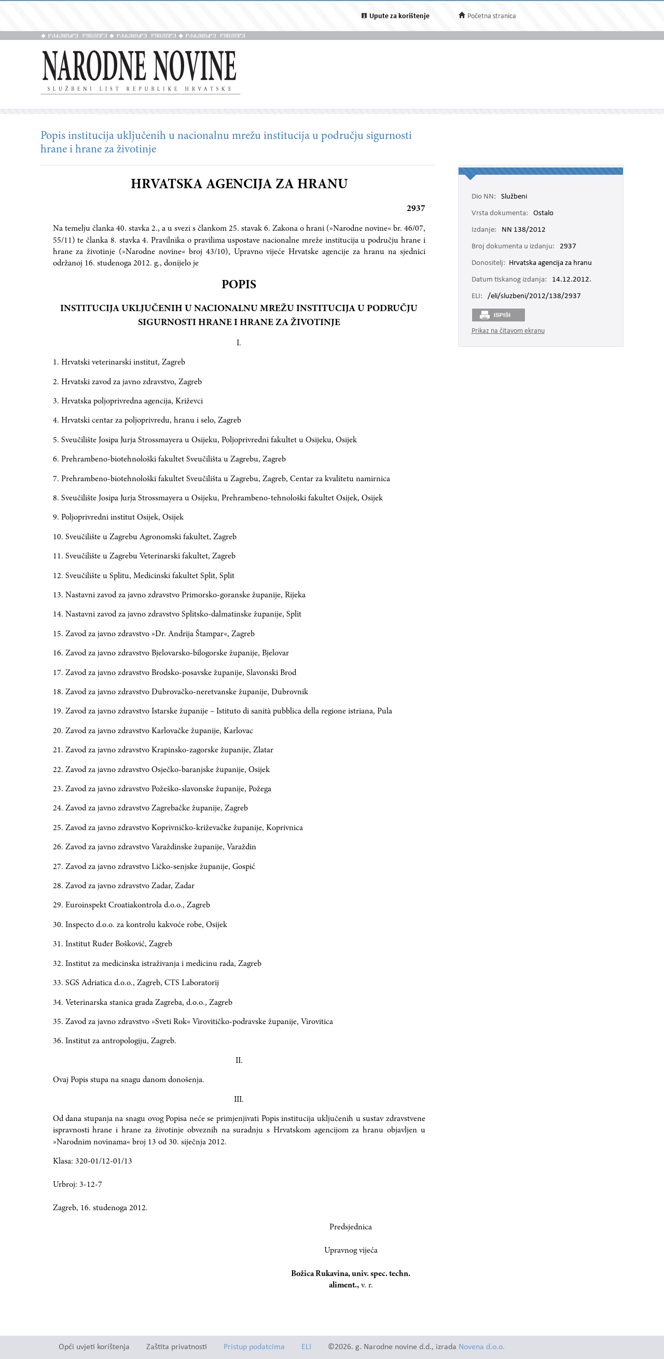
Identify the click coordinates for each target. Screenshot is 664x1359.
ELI (306, 1347)
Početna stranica (491, 16)
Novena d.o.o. (482, 1347)
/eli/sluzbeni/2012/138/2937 (534, 296)
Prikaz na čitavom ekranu (508, 331)
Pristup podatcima (254, 1347)
